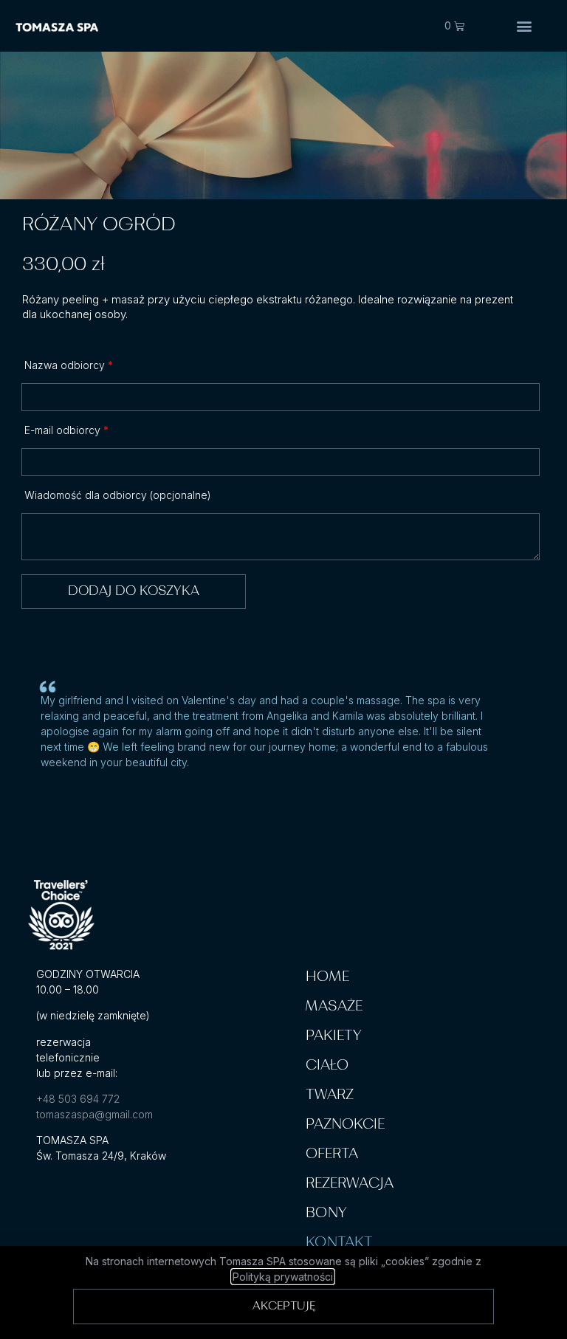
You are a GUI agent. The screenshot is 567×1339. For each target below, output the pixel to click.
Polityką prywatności (283, 1276)
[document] (283, 669)
